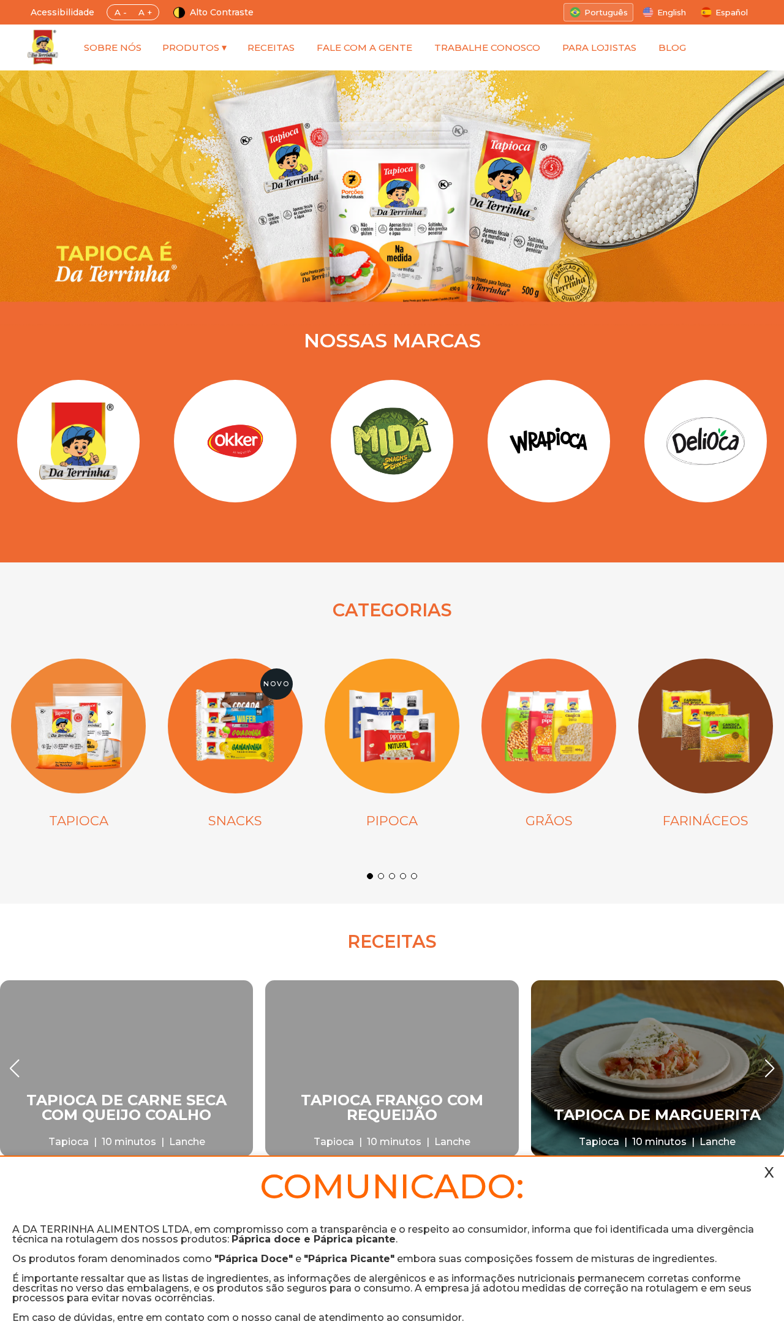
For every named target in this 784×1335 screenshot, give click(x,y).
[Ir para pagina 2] (381, 876)
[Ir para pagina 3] (392, 876)
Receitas (271, 47)
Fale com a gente (364, 47)
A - (121, 12)
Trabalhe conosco (487, 47)
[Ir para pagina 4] (403, 876)
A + (145, 12)
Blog (672, 47)
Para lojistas (599, 47)
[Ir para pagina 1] (370, 876)
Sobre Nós (112, 47)
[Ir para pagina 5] (414, 876)
